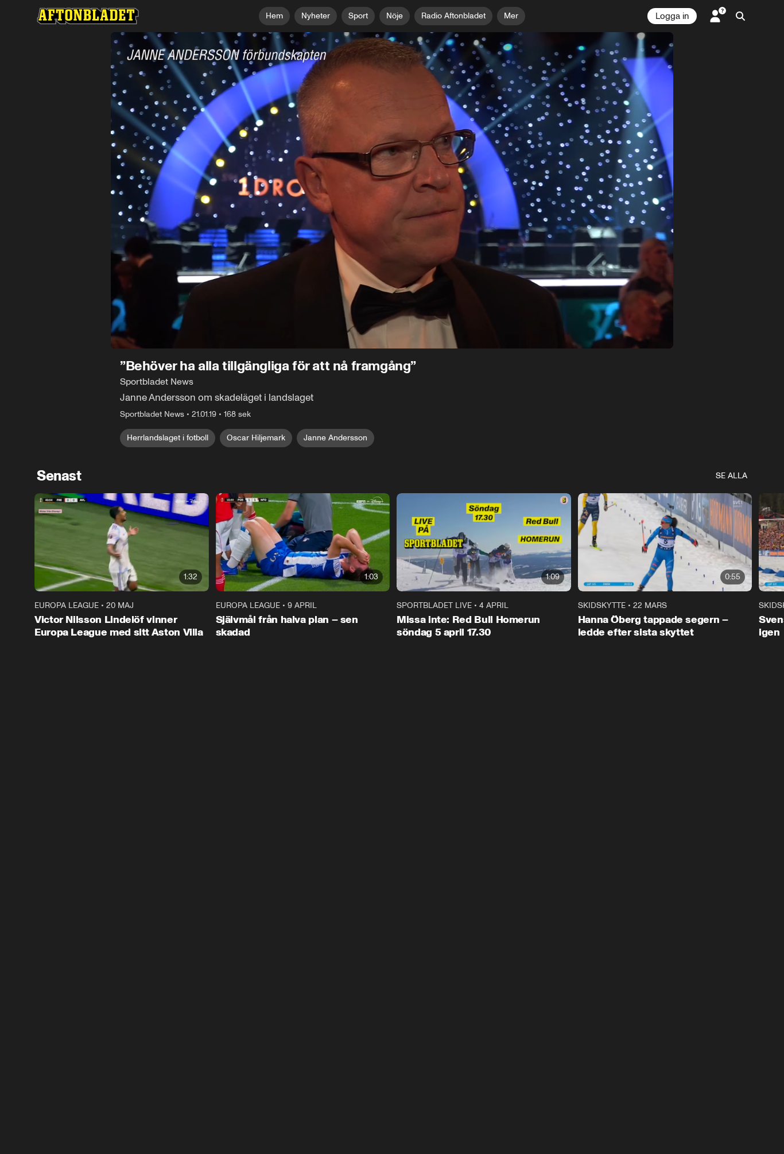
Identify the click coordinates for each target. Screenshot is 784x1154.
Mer (511, 16)
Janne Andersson (335, 438)
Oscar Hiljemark (256, 438)
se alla (731, 476)
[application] (392, 190)
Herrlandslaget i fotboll (167, 438)
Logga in (672, 16)
